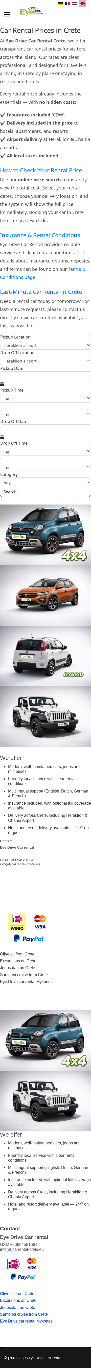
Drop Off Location (17, 352)
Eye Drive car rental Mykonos (26, 981)
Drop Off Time (14, 443)
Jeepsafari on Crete (17, 968)
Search (10, 492)
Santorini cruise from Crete (24, 975)
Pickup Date (11, 368)
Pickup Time (12, 390)
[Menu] (7, 14)
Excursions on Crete (18, 961)
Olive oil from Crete (17, 954)
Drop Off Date (13, 421)
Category (9, 474)
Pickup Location (15, 337)
